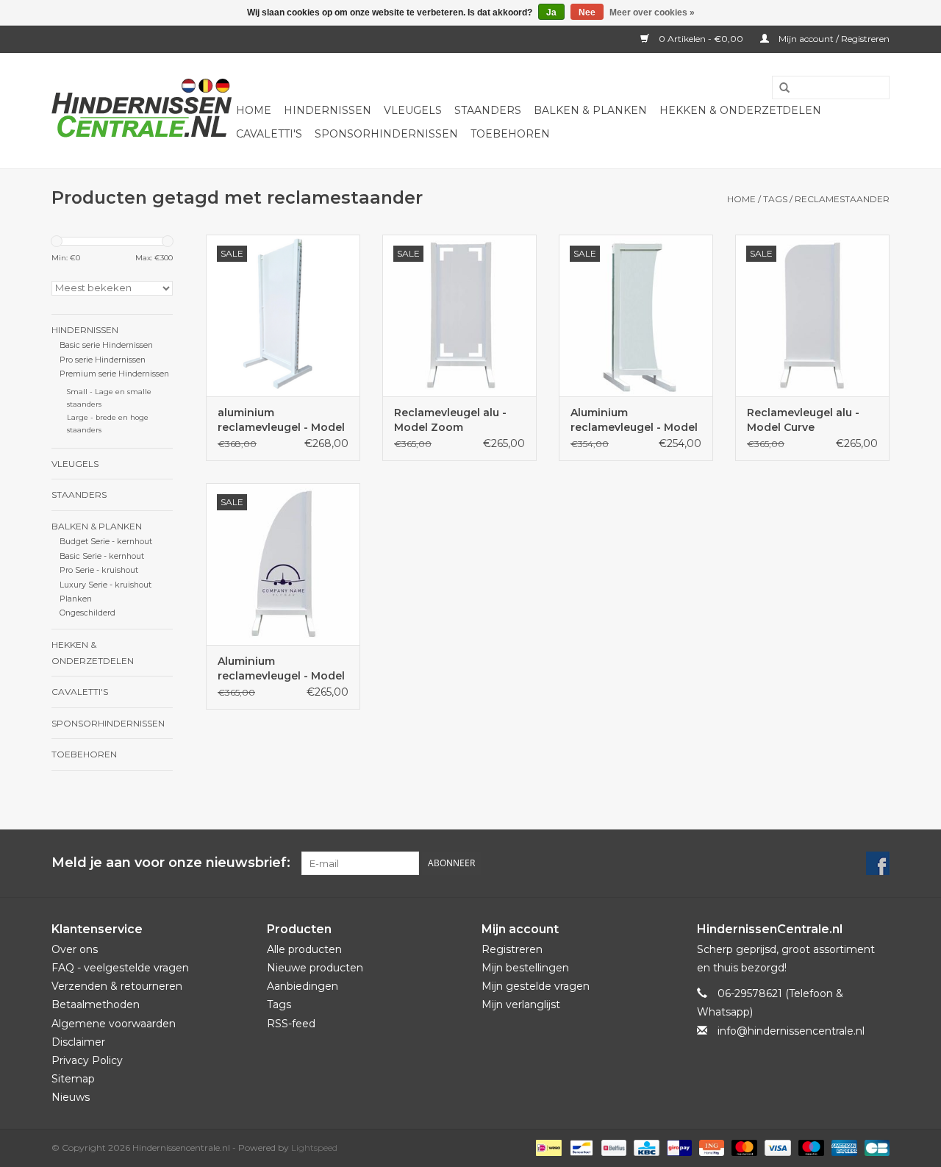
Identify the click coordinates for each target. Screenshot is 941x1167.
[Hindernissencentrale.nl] (141, 110)
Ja (551, 12)
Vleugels (413, 110)
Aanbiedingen (302, 986)
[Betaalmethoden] (547, 1147)
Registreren (512, 949)
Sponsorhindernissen (386, 133)
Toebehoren (510, 133)
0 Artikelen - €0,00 (700, 38)
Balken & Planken (590, 110)
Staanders (487, 110)
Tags (775, 198)
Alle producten (304, 949)
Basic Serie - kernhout (102, 556)
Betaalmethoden (95, 1004)
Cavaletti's (269, 133)
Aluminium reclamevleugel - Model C (634, 420)
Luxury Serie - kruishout (105, 585)
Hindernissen (327, 110)
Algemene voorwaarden (113, 1023)
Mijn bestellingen (525, 967)
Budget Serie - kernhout (106, 541)
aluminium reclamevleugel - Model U (281, 420)
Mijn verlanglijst (521, 1004)
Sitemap (73, 1078)
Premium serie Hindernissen (114, 374)
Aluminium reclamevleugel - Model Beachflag (281, 668)
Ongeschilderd (87, 613)
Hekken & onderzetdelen (740, 110)
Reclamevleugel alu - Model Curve (803, 420)
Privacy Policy (87, 1060)
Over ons (74, 949)
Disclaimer (78, 1042)
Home (253, 110)
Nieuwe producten (315, 967)
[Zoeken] (779, 88)
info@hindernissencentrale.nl (791, 1031)
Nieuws (70, 1097)
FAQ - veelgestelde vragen (120, 967)
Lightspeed (314, 1147)
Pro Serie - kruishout (99, 570)
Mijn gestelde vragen (536, 986)
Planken (76, 599)
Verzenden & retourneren (116, 986)
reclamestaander (842, 198)
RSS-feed (291, 1023)
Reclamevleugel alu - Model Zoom (450, 420)
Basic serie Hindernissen (106, 345)
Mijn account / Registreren (833, 38)
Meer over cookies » (652, 12)
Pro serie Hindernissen (103, 360)
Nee (587, 12)
